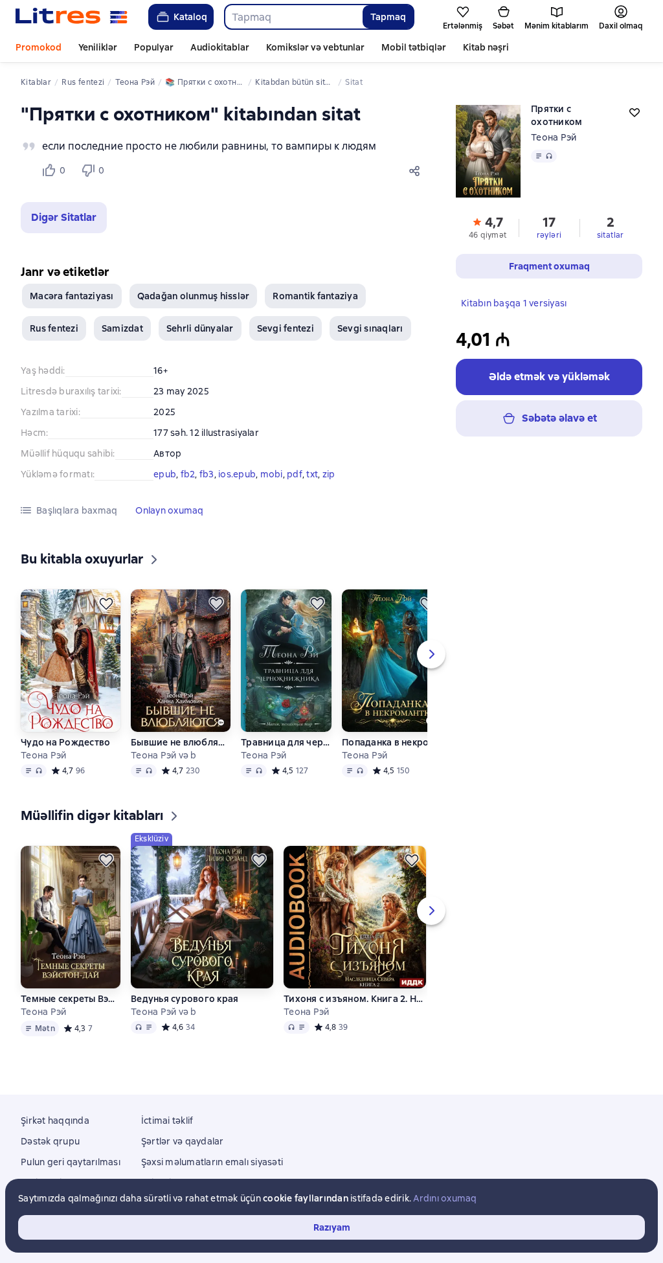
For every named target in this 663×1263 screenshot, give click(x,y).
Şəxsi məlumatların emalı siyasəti (212, 1162)
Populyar (154, 47)
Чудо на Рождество (65, 742)
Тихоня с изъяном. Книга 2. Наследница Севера (355, 999)
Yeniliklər (97, 47)
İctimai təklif (167, 1120)
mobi (271, 474)
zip (328, 474)
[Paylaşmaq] (417, 170)
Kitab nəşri (486, 47)
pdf (294, 474)
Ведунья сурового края (184, 999)
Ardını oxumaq (445, 1198)
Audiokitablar (219, 47)
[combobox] (293, 16)
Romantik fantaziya (315, 296)
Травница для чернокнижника (286, 742)
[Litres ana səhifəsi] (72, 17)
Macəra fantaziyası (72, 296)
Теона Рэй (553, 137)
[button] (64, 217)
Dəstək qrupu (50, 1141)
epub (164, 474)
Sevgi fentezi (285, 328)
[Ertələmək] (106, 604)
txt (312, 474)
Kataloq (190, 17)
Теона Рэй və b (164, 755)
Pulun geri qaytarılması (70, 1162)
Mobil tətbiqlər (413, 47)
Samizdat (122, 328)
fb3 (206, 474)
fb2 (188, 474)
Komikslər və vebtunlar (315, 47)
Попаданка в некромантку (392, 742)
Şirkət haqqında (55, 1120)
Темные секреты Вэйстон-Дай (70, 999)
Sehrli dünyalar (200, 328)
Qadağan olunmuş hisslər (193, 296)
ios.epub (237, 474)
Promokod (39, 47)
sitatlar (610, 235)
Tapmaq (388, 17)
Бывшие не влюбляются (180, 742)
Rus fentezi (54, 328)
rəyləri (549, 235)
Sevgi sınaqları (370, 328)
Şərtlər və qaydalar (182, 1141)
